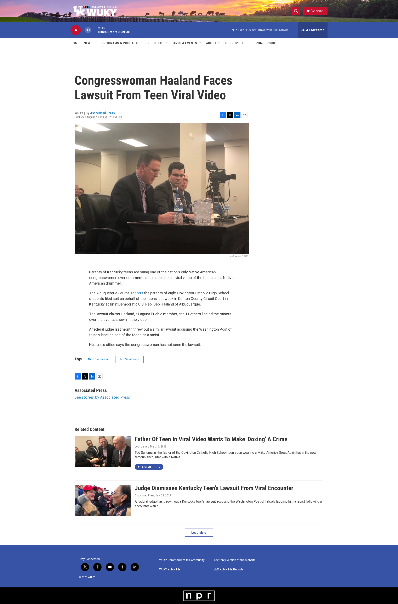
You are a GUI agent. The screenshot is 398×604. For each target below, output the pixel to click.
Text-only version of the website (235, 560)
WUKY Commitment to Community (182, 560)
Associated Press (102, 113)
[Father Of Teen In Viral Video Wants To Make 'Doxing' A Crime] (103, 451)
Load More (199, 533)
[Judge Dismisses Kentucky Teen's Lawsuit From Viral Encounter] (103, 500)
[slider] (94, 30)
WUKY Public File (170, 569)
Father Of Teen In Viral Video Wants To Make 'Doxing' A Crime (211, 439)
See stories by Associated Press (102, 397)
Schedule (156, 43)
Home (75, 43)
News (88, 43)
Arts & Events (185, 43)
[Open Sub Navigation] (95, 43)
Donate (317, 11)
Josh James (142, 446)
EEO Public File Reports (229, 569)
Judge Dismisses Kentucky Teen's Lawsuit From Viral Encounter (214, 488)
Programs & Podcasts (121, 43)
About (211, 43)
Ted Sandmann (129, 359)
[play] (75, 30)
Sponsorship (265, 43)
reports (137, 293)
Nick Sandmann (98, 359)
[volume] (88, 30)
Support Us (235, 43)
